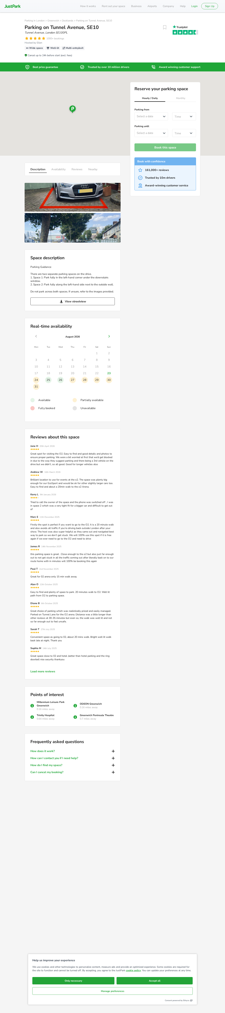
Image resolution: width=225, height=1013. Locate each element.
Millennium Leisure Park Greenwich (51, 703)
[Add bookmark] (164, 27)
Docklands (67, 20)
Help (183, 6)
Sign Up (209, 6)
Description (37, 169)
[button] (149, 98)
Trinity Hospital (45, 715)
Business (136, 6)
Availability (58, 169)
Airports (152, 6)
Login (194, 6)
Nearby (92, 169)
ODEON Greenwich (91, 704)
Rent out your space (113, 6)
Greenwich (53, 20)
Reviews (77, 169)
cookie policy (133, 970)
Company (168, 6)
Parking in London (35, 20)
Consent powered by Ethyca (177, 1000)
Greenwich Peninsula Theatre (97, 715)
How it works (88, 6)
